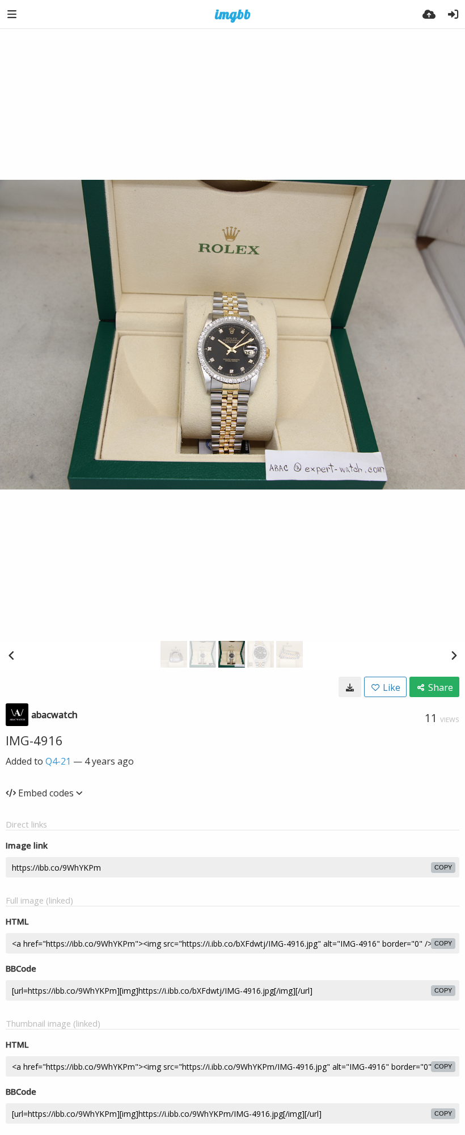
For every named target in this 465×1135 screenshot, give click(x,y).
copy (443, 867)
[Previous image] (11, 655)
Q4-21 (58, 761)
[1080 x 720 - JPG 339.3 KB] (350, 687)
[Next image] (453, 655)
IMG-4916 (34, 740)
